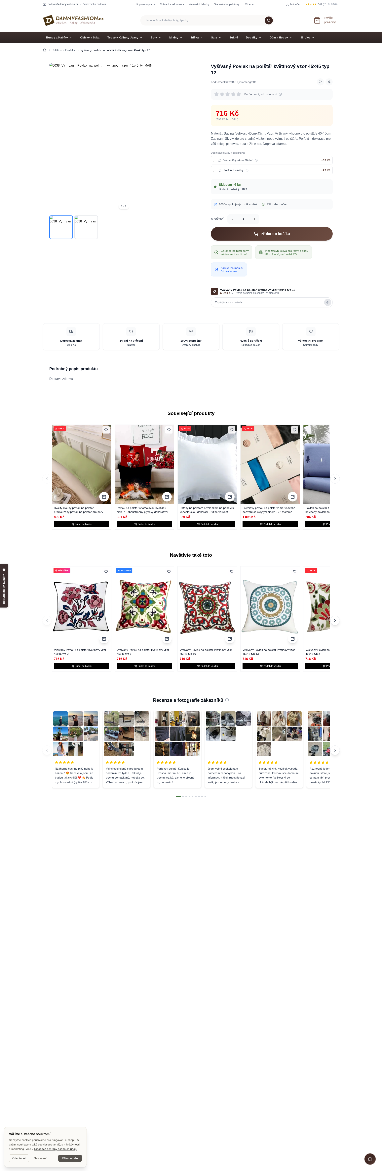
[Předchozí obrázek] (55, 138)
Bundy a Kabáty (57, 37)
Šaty (214, 37)
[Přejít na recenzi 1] (178, 796)
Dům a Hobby (279, 37)
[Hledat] (269, 20)
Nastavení (40, 1158)
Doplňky (251, 37)
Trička (195, 37)
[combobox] (207, 20)
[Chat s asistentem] (370, 1159)
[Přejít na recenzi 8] (202, 796)
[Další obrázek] (193, 138)
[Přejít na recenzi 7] (199, 796)
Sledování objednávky (227, 4)
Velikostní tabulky (199, 4)
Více (307, 37)
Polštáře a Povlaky (63, 50)
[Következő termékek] (335, 620)
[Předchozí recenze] (47, 750)
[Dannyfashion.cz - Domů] (73, 20)
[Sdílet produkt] (329, 82)
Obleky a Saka (89, 37)
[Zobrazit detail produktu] (104, 496)
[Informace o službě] (256, 160)
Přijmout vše (70, 1158)
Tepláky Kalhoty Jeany (122, 37)
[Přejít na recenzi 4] (189, 796)
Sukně (233, 37)
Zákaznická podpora (94, 4)
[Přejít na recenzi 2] (183, 796)
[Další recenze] (335, 750)
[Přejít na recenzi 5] (192, 796)
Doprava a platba (145, 4)
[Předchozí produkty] (47, 479)
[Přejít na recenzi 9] (205, 796)
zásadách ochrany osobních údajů (55, 1148)
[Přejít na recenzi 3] (186, 796)
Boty (154, 37)
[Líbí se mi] (320, 82)
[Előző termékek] (47, 620)
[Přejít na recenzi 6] (196, 796)
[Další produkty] (335, 479)
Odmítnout (19, 1158)
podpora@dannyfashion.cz (63, 4)
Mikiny (173, 37)
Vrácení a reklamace (172, 4)
